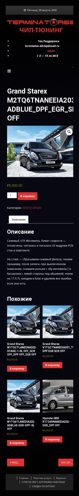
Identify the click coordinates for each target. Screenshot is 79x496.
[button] (69, 131)
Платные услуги (42, 478)
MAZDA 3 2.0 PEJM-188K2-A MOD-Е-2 (18, 462)
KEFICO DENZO (32, 208)
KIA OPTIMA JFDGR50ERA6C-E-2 (68, 462)
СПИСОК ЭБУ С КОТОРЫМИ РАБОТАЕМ (43, 482)
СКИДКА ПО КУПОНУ (43, 486)
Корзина (61, 478)
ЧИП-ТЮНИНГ (41, 30)
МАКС (51, 51)
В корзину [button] (17, 368)
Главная (24, 478)
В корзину (27, 196)
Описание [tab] (19, 219)
